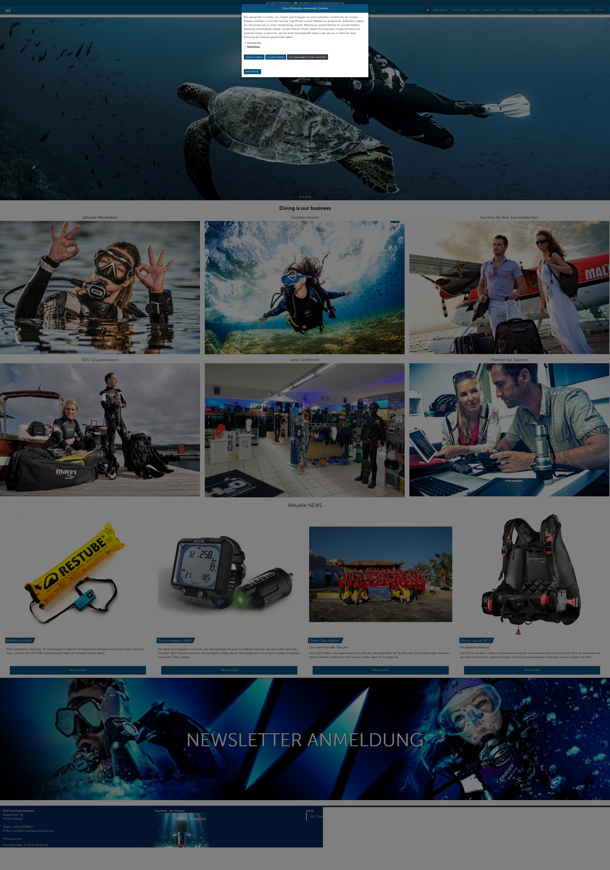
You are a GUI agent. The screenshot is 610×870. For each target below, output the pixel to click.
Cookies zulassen (254, 57)
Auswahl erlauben (276, 57)
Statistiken (253, 46)
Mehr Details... (253, 71)
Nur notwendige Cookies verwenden (307, 57)
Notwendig (254, 42)
